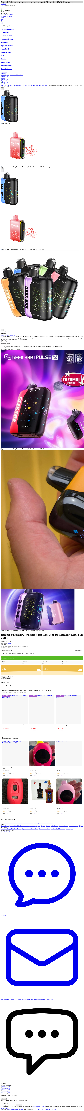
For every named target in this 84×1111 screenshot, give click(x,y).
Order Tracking (54, 826)
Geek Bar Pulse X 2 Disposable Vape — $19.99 (66, 725)
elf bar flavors (49, 823)
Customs (48, 826)
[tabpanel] (42, 490)
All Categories (69, 829)
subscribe (3, 1098)
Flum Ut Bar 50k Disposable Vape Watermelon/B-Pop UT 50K (14, 767)
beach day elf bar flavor (40, 823)
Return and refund (63, 826)
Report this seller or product (8, 335)
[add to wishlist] (1, 678)
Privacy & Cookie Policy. (39, 1106)
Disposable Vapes (60, 767)
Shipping (43, 826)
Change (80, 650)
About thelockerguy (6, 829)
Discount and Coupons (26, 826)
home (2, 85)
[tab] (42, 349)
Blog (12, 829)
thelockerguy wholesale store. (15, 1109)
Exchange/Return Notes (7, 685)
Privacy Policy (34, 829)
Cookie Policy (54, 829)
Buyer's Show (17, 829)
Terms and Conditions (44, 829)
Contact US (4, 831)
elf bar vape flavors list (18, 823)
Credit (34, 826)
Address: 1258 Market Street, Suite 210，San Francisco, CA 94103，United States (31, 999)
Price (18, 826)
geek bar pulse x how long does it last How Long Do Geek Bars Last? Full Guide (26, 85)
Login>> (7, 730)
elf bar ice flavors (28, 823)
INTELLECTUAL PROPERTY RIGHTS (45, 1109)
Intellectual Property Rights (76, 826)
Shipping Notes (5, 682)
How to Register (5, 826)
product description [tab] (6, 348)
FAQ (8, 831)
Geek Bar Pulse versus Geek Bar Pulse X (38, 725)
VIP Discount (61, 829)
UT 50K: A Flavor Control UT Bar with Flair (12, 805)
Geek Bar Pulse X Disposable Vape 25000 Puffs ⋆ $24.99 (14, 725)
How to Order (13, 826)
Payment (38, 826)
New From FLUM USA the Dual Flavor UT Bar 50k (40, 767)
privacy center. (4, 1108)
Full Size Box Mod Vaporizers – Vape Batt (38, 805)
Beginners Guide (26, 829)
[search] (1, 9)
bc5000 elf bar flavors (6, 823)
